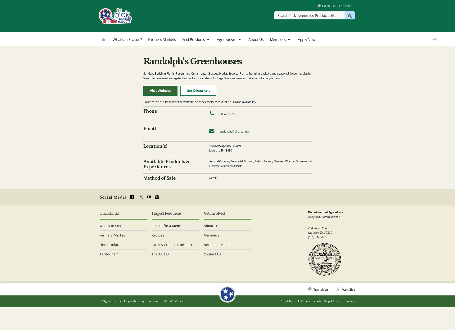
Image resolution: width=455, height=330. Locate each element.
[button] (207, 40)
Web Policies (178, 301)
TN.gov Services (111, 301)
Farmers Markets (162, 39)
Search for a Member (169, 225)
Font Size (348, 289)
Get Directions (198, 90)
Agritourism (227, 39)
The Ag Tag (160, 254)
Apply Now (306, 39)
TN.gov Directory (134, 301)
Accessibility (313, 301)
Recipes (158, 235)
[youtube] (148, 197)
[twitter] (140, 197)
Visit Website (160, 90)
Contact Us (212, 254)
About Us (256, 39)
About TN (286, 301)
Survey (350, 301)
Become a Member (219, 244)
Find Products (194, 39)
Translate (320, 289)
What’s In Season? (114, 225)
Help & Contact (333, 301)
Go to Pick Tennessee (337, 6)
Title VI (299, 301)
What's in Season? (127, 39)
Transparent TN (157, 301)
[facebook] (132, 197)
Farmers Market (112, 235)
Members (278, 39)
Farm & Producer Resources (174, 244)
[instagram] (156, 197)
